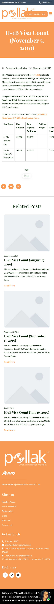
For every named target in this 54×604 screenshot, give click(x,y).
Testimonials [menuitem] (7, 511)
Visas (26, 176)
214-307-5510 (11, 541)
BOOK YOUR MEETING (36, 14)
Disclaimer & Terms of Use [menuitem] (28, 484)
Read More (9, 285)
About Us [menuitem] (6, 520)
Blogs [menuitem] (4, 515)
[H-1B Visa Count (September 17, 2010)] (27, 327)
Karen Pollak (21, 68)
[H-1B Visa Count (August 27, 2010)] (27, 250)
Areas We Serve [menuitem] (9, 506)
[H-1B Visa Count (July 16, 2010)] (27, 399)
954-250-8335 (46, 2)
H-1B (37, 74)
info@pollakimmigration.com (15, 2)
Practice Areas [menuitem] (8, 502)
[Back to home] (18, 13)
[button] (50, 13)
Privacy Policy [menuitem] (8, 484)
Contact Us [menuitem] (7, 525)
